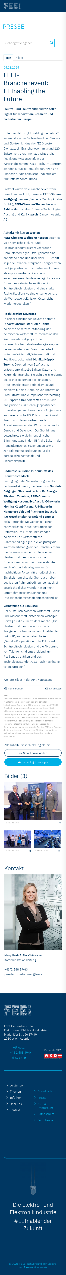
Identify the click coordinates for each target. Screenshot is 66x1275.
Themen (15, 1091)
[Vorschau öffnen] (33, 801)
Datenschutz (45, 1114)
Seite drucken (15, 688)
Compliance (45, 1120)
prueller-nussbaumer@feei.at (23, 974)
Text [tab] (8, 58)
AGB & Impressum (45, 1106)
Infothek (15, 1098)
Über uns (16, 1104)
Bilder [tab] (19, 58)
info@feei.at (18, 1047)
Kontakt (15, 1110)
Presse (13, 26)
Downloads (44, 1091)
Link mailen (55, 688)
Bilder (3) (15, 776)
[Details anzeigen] (60, 823)
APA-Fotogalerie (41, 680)
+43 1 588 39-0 (20, 1052)
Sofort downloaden (35, 753)
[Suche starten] (51, 42)
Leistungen (17, 1085)
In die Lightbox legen (35, 762)
